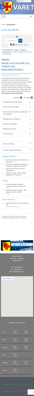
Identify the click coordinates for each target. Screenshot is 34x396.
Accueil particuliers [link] (8, 50)
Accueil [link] (3, 24)
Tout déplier (27, 97)
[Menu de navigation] (3, 16)
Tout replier (16, 97)
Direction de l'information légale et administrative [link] (14, 216)
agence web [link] (19, 218)
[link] (2, 7)
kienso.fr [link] (24, 218)
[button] (17, 102)
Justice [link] (17, 50)
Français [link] (20, 1)
